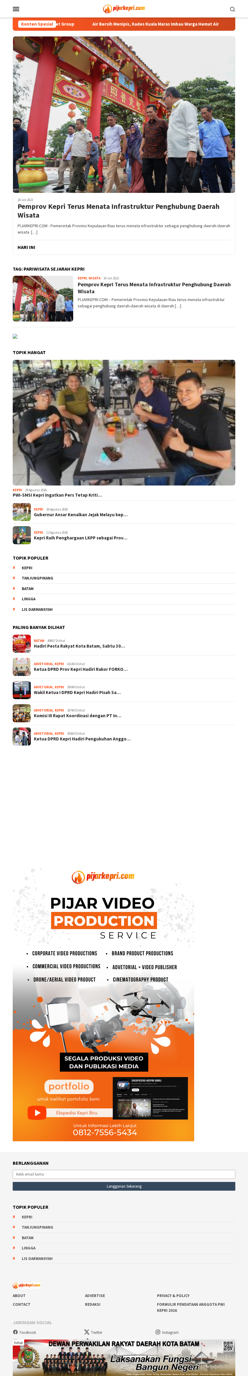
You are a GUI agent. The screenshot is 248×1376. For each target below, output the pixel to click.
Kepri (82, 278)
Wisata (94, 278)
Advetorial (43, 664)
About (19, 1295)
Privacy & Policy (173, 1295)
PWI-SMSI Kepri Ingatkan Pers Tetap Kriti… (57, 495)
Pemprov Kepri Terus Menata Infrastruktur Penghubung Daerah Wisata (119, 211)
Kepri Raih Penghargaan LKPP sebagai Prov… (80, 538)
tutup (18, 1342)
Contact (22, 1304)
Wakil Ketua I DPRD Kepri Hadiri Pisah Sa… (77, 692)
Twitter (96, 1332)
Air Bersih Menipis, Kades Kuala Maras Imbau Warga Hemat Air (116, 24)
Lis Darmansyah (37, 609)
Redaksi (92, 1304)
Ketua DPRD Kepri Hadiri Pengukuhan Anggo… (82, 739)
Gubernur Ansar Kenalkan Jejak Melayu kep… (81, 514)
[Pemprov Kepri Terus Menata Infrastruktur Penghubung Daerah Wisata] (124, 114)
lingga (28, 599)
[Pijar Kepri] (124, 8)
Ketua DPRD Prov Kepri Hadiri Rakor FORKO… (81, 669)
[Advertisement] (124, 799)
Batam (28, 588)
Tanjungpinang (37, 578)
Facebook (28, 1332)
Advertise (95, 1295)
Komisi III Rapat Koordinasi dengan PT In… (77, 715)
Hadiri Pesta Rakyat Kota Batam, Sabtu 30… (79, 646)
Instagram (170, 1332)
